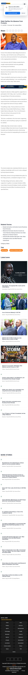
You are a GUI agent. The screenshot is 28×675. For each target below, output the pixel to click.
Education (7, 634)
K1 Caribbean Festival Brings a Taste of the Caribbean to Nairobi (12, 512)
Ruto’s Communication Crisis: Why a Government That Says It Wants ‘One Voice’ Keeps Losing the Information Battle (14, 551)
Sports (3, 381)
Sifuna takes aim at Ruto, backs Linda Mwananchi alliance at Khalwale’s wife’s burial (14, 564)
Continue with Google (12, 13)
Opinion (3, 314)
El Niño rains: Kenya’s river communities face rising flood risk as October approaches (13, 390)
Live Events (7, 643)
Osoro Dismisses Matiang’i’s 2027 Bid (11, 312)
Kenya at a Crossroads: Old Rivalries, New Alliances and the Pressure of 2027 (12, 366)
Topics (7, 648)
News (7, 243)
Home (7, 622)
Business (4, 416)
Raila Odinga (4, 250)
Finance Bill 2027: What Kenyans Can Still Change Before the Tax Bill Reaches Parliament (14, 500)
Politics (3, 341)
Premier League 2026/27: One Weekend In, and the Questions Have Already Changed (13, 378)
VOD (21, 648)
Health (3, 578)
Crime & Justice (7, 645)
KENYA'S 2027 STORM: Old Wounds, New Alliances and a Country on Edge (11, 338)
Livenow (14, 665)
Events (14, 651)
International (5, 289)
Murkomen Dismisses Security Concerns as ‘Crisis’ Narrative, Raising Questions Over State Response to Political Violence (14, 232)
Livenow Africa (18, 25)
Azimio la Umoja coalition (16, 250)
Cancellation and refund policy (12, 670)
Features (4, 393)
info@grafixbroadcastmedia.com (18, 666)
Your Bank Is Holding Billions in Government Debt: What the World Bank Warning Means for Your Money (14, 525)
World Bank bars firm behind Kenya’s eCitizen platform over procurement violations (13, 463)
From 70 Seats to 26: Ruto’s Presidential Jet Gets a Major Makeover (13, 414)
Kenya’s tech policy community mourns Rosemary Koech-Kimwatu (11, 402)
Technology (7, 631)
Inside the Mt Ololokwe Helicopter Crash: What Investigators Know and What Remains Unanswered (14, 238)
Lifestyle (7, 640)
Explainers (21, 637)
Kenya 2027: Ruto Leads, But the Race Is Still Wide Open (14, 488)
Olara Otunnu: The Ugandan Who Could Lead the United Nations (13, 286)
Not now (23, 13)
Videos (20, 645)
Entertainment (5, 515)
